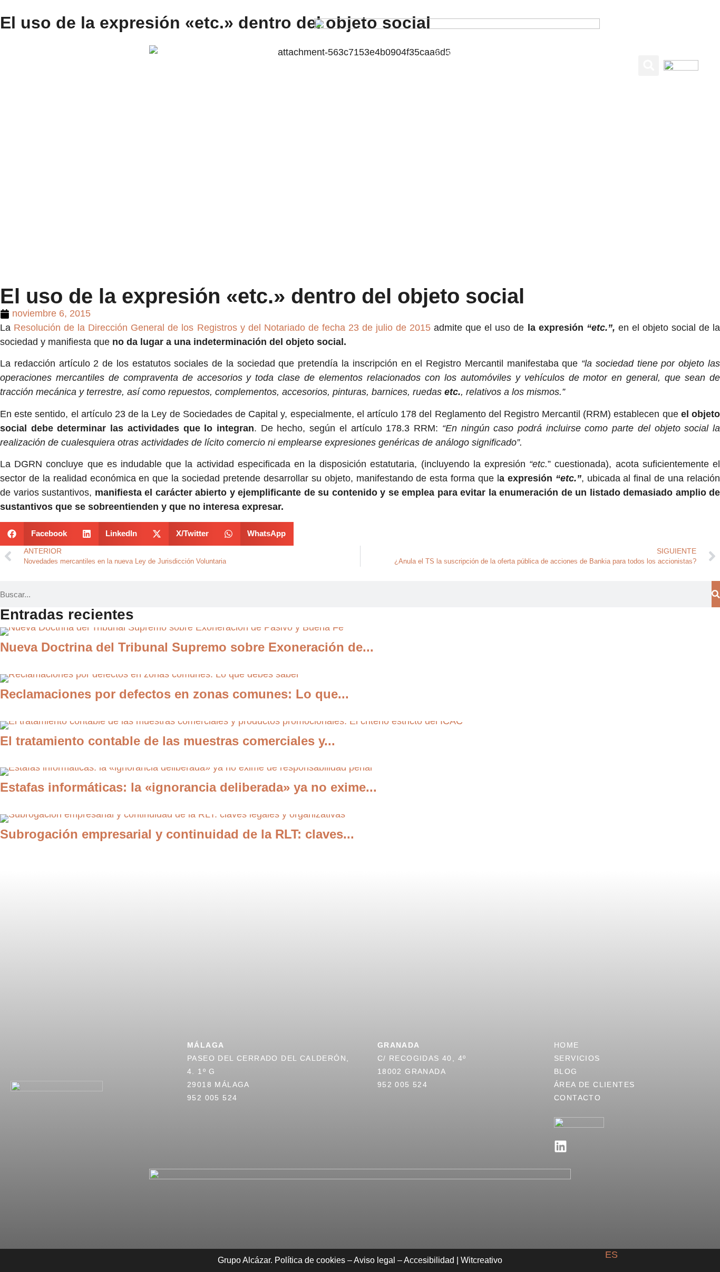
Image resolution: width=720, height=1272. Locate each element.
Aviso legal (374, 1260)
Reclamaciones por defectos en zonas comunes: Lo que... (174, 694)
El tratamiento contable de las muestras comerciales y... (167, 741)
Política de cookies (310, 1260)
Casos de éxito (163, 65)
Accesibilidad (429, 1260)
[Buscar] (716, 594)
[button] (648, 65)
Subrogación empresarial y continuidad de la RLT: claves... (177, 834)
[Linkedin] (560, 1146)
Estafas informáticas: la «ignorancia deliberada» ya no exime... (188, 787)
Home (566, 1045)
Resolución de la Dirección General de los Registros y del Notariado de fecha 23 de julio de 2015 (222, 327)
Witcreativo (481, 1260)
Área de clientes (508, 54)
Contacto (457, 77)
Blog (446, 54)
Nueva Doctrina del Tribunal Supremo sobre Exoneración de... (187, 647)
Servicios (93, 65)
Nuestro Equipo (248, 65)
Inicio (46, 65)
